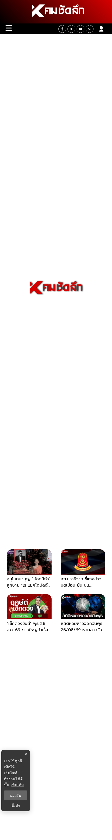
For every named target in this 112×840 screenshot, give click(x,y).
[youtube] (80, 29)
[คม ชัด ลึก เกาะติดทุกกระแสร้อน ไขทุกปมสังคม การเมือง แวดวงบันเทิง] (56, 11)
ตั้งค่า (15, 806)
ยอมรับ (15, 795)
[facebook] (62, 29)
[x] (71, 29)
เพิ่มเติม (17, 784)
